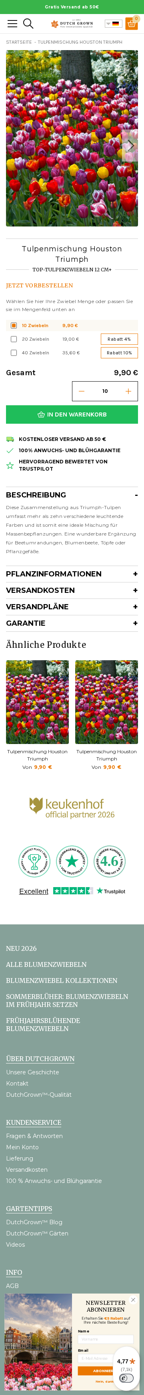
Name (83, 1331)
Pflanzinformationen (54, 574)
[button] (130, 145)
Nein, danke (106, 1381)
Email (83, 1350)
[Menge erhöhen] (128, 391)
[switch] (126, 1378)
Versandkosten (40, 590)
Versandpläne (37, 606)
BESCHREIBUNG (36, 495)
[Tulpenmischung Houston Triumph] (37, 702)
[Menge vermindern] (81, 391)
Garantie (26, 623)
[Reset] (12, 23)
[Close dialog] (133, 1299)
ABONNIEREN (105, 1371)
